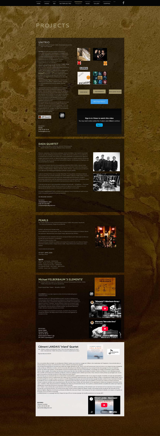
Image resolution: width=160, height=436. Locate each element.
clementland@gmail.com (44, 407)
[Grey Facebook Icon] (123, 3)
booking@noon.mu (44, 131)
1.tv (53, 335)
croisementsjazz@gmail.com (46, 205)
